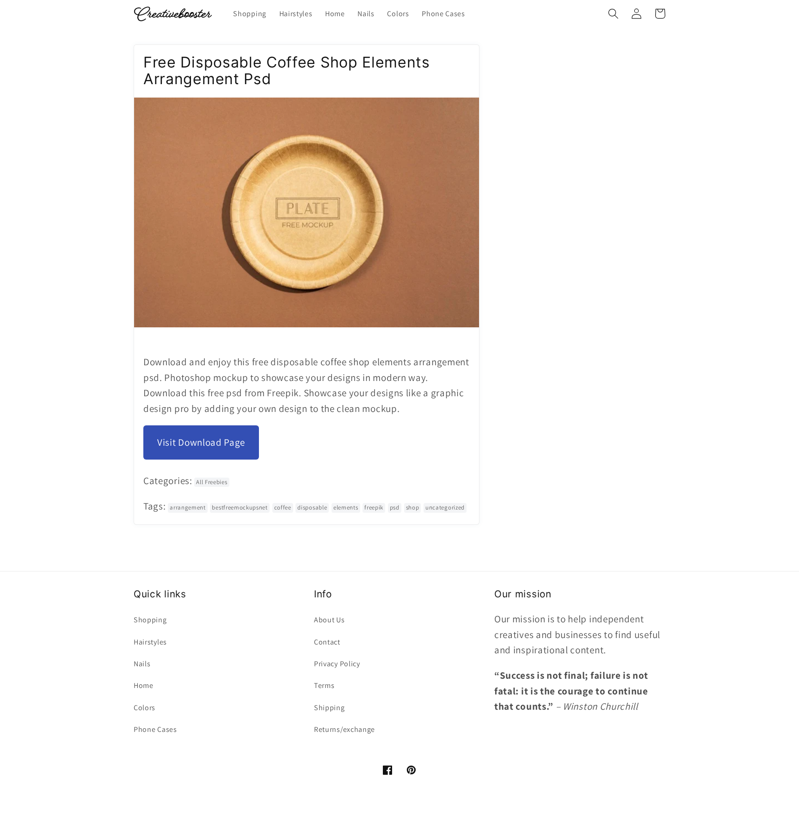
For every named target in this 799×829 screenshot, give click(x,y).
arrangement (188, 507)
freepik (373, 507)
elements (345, 507)
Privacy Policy (337, 664)
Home (144, 685)
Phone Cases (155, 729)
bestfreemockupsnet (239, 507)
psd (395, 507)
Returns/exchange (344, 729)
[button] (613, 13)
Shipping (329, 707)
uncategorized (445, 507)
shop (412, 507)
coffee (282, 507)
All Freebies (211, 482)
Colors (144, 707)
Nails (142, 664)
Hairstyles (150, 642)
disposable (312, 507)
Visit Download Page (201, 442)
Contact (327, 642)
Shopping (150, 620)
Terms (324, 685)
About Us (329, 620)
